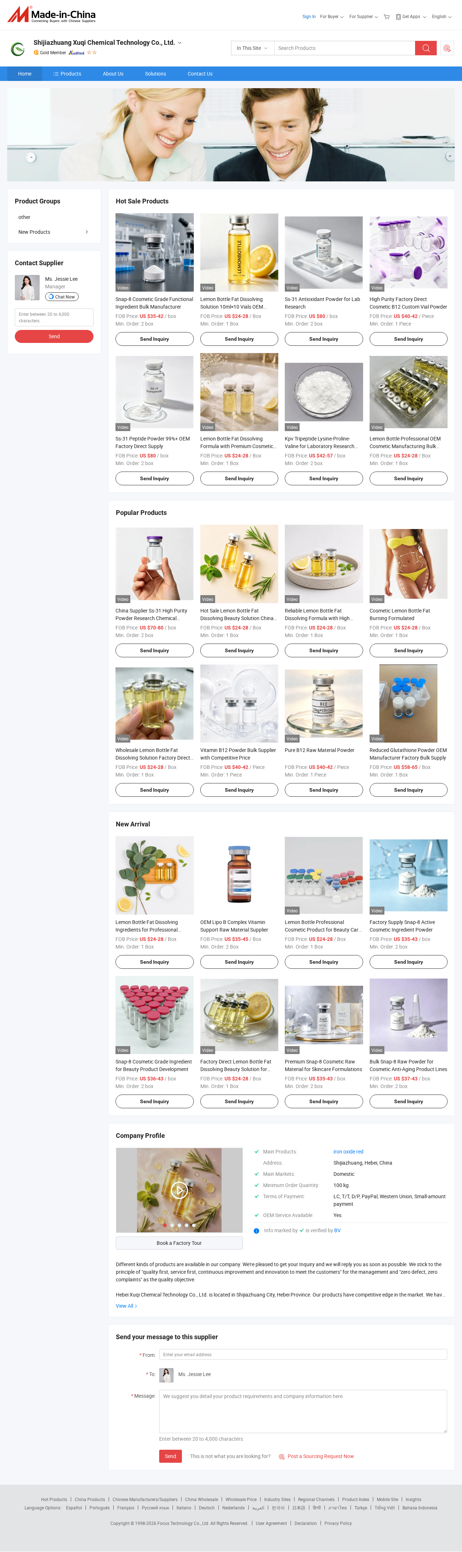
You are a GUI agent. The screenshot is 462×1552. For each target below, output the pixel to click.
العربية (258, 1507)
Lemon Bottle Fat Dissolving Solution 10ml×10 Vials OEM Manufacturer (231, 307)
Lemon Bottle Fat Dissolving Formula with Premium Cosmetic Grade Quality (236, 446)
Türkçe (360, 1507)
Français (125, 1507)
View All (124, 1305)
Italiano (183, 1507)
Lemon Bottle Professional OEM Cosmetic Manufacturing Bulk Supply (405, 446)
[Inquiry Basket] (387, 16)
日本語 (298, 1507)
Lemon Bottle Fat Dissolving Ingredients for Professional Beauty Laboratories (147, 930)
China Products (90, 1499)
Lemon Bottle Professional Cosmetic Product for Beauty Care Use (323, 930)
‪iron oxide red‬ (348, 1151)
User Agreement (271, 1523)
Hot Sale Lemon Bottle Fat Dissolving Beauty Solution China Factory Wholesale (237, 618)
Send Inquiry (154, 339)
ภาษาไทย (337, 1507)
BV (337, 1230)
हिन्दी (317, 1507)
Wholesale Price (241, 1499)
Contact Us (200, 73)
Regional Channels (316, 1499)
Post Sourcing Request (447, 48)
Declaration (306, 1523)
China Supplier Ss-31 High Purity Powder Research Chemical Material (151, 618)
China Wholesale (201, 1499)
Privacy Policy (338, 1523)
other (24, 217)
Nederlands (233, 1507)
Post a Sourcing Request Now (316, 1456)
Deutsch (207, 1507)
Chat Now (65, 297)
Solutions (155, 73)
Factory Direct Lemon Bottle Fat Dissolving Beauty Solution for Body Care (235, 1069)
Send (170, 1456)
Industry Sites (277, 1499)
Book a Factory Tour (179, 1242)
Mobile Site (387, 1499)
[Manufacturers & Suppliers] (53, 14)
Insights (413, 1499)
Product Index (355, 1499)
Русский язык (155, 1507)
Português (100, 1507)
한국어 (278, 1507)
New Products (34, 231)
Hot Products (54, 1499)
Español (74, 1507)
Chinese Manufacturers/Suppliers (145, 1499)
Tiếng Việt (385, 1507)
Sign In (309, 16)
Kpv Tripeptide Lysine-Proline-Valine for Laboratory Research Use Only (319, 446)
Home (24, 73)
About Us (113, 73)
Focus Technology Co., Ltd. (183, 1523)
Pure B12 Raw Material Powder (319, 750)
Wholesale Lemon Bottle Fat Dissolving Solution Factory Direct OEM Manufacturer (153, 758)
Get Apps (411, 16)
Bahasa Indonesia (419, 1507)
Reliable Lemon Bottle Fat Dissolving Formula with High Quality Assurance (317, 618)
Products (71, 73)
